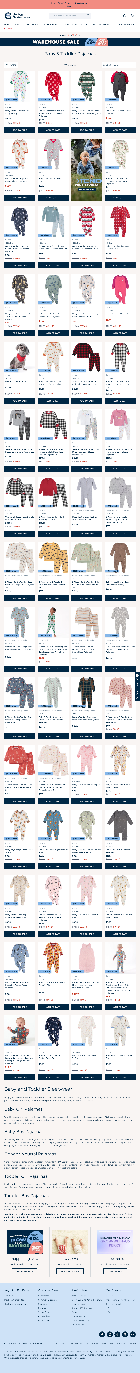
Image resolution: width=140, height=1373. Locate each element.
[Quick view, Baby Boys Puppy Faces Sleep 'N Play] (32, 816)
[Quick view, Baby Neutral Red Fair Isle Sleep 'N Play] (132, 212)
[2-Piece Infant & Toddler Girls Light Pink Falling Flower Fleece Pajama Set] (53, 760)
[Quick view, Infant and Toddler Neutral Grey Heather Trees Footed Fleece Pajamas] (132, 612)
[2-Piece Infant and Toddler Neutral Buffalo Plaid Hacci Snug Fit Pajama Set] (53, 424)
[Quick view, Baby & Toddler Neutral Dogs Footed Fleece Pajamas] (99, 280)
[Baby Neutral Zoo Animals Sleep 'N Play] (120, 760)
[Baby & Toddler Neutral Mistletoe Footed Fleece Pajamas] (120, 154)
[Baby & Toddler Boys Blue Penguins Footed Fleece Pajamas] (19, 958)
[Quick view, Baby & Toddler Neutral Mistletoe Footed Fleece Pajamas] (132, 144)
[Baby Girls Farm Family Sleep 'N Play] (86, 1030)
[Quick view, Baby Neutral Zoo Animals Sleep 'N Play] (132, 750)
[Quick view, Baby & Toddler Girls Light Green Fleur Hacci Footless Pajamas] (65, 683)
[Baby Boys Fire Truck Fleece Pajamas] (120, 86)
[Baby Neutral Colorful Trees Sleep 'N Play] (19, 86)
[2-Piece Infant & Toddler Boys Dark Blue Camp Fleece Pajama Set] (19, 692)
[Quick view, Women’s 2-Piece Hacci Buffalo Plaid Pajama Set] (32, 483)
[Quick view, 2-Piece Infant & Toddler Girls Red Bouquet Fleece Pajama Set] (32, 750)
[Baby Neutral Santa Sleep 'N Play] (53, 154)
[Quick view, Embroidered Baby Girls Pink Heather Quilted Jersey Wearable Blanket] (99, 948)
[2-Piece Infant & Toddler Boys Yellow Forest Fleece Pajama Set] (53, 557)
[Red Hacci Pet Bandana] (19, 357)
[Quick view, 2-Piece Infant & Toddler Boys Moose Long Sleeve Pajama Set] (32, 415)
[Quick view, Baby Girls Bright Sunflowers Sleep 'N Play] (65, 948)
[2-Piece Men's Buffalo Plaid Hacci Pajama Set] (53, 492)
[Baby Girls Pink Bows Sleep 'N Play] (86, 760)
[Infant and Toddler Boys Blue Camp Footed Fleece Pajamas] (19, 622)
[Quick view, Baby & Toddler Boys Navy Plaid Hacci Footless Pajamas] (99, 683)
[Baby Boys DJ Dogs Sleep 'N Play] (120, 1030)
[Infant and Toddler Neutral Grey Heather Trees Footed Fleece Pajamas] (120, 622)
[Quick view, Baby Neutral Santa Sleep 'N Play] (65, 144)
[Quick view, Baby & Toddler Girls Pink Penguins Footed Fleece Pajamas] (65, 881)
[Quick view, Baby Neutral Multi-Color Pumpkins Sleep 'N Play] (65, 347)
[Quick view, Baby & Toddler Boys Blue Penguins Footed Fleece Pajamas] (32, 948)
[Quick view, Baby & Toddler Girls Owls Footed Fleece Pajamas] (65, 1021)
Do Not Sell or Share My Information (118, 1343)
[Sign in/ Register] (124, 15)
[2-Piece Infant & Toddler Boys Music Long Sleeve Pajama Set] (53, 221)
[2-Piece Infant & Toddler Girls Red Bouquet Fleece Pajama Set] (19, 760)
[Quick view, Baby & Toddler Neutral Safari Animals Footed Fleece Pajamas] (32, 280)
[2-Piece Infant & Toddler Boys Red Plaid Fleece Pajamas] (86, 357)
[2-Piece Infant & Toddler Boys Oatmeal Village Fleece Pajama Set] (19, 557)
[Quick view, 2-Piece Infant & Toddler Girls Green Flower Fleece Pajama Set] (99, 548)
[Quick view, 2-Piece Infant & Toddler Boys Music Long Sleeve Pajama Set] (65, 212)
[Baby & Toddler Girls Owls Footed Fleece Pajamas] (53, 1030)
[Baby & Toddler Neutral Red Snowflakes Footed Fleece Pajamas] (53, 86)
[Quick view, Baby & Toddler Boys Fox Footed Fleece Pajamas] (32, 144)
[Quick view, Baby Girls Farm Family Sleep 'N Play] (99, 1021)
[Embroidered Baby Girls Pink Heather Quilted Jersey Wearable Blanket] (86, 958)
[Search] (88, 16)
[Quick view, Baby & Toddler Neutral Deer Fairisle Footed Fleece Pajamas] (99, 212)
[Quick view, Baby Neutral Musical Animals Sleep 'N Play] (132, 881)
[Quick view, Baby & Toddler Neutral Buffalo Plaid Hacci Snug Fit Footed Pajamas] (132, 347)
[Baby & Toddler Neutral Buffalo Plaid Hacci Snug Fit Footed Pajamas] (120, 357)
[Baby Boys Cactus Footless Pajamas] (120, 825)
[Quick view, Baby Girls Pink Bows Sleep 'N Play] (99, 750)
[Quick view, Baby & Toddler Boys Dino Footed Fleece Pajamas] (65, 280)
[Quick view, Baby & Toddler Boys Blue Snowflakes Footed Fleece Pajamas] (32, 212)
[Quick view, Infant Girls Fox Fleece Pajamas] (132, 280)
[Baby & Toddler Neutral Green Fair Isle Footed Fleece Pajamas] (86, 86)
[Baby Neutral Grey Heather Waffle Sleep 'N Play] (86, 492)
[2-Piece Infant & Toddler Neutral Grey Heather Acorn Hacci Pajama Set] (120, 492)
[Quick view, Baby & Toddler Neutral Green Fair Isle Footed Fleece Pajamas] (99, 77)
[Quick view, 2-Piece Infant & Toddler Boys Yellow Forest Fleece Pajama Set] (65, 548)
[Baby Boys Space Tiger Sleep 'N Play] (53, 825)
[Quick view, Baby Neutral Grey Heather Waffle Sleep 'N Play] (99, 483)
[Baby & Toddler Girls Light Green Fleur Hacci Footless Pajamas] (53, 692)
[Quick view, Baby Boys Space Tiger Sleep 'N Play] (65, 816)
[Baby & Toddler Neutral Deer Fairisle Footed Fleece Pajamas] (86, 221)
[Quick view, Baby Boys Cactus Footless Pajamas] (132, 816)
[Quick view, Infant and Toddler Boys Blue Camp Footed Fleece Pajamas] (32, 612)
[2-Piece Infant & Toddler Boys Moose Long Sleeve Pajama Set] (19, 424)
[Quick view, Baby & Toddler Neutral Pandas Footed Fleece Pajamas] (99, 816)
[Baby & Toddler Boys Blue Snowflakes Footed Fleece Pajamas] (19, 221)
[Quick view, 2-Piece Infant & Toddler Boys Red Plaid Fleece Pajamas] (99, 347)
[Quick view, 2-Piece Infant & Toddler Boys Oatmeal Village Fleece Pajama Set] (32, 548)
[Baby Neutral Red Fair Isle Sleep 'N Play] (120, 221)
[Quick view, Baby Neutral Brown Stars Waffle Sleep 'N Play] (132, 548)
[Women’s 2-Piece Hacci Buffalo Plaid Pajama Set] (19, 492)
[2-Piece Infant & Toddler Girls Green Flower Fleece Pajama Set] (86, 557)
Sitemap (95, 1343)
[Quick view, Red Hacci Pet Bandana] (32, 347)
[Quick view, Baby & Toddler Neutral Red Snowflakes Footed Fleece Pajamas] (65, 77)
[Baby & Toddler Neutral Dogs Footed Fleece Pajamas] (86, 289)
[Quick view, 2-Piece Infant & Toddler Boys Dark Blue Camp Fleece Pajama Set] (32, 683)
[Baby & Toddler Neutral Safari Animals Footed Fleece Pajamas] (19, 289)
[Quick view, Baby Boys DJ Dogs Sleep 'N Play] (132, 1021)
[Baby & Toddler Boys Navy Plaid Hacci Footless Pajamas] (86, 692)
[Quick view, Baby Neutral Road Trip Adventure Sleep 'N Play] (32, 881)
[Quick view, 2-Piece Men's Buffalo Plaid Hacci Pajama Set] (65, 483)
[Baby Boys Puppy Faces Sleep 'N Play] (19, 825)
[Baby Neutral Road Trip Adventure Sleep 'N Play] (19, 890)
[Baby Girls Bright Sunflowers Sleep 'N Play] (53, 958)
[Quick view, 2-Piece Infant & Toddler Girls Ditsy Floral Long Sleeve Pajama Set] (99, 415)
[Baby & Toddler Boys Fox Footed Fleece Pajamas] (19, 154)
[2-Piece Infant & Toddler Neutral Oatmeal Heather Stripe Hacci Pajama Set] (86, 622)
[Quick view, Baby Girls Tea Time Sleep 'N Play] (99, 881)
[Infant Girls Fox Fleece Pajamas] (120, 289)
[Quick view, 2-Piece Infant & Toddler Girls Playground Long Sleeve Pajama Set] (132, 415)
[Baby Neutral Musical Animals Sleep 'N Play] (120, 890)
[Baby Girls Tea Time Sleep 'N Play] (86, 890)
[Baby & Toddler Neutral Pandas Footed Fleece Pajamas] (86, 825)
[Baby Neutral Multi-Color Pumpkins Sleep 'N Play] (53, 357)
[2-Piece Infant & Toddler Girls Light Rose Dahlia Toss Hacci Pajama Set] (120, 692)
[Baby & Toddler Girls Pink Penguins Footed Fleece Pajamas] (53, 890)
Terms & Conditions (80, 1343)
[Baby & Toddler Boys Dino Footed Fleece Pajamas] (53, 289)
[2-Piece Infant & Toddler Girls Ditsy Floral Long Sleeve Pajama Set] (86, 424)
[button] (11, 65)
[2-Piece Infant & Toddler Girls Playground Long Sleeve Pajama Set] (120, 424)
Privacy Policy (62, 1343)
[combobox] (70, 16)
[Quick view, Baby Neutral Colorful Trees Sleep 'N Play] (32, 77)
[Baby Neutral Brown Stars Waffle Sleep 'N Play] (120, 557)
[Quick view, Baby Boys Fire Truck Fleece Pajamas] (132, 77)
